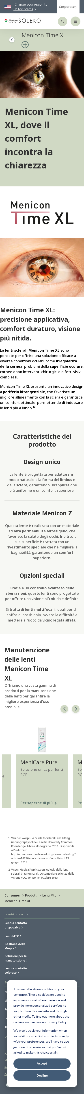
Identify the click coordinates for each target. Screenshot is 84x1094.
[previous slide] (64, 709)
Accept (42, 1063)
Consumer (12, 895)
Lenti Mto (49, 895)
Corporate (67, 6)
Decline (42, 1075)
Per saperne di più (36, 802)
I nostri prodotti (15, 914)
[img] (42, 74)
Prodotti (31, 895)
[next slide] (76, 709)
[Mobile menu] (75, 21)
